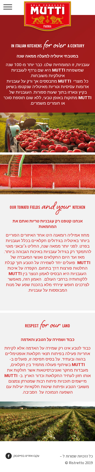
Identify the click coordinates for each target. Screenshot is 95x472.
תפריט (7, 7)
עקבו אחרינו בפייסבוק (26, 455)
